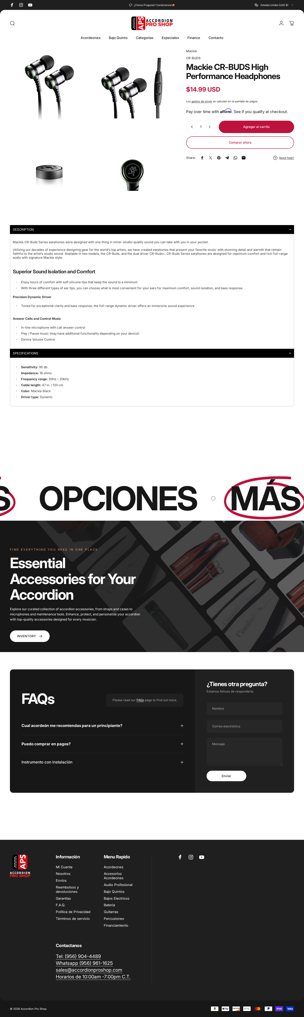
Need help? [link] (286, 157)
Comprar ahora (240, 142)
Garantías (63, 898)
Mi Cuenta (64, 867)
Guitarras (111, 912)
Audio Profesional (118, 885)
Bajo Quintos (114, 892)
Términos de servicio (73, 919)
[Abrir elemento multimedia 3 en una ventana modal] (49, 171)
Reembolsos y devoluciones (67, 889)
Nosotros (63, 874)
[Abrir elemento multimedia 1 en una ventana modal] (49, 88)
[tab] (152, 229)
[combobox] (274, 5)
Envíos (61, 880)
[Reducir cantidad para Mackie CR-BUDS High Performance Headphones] (191, 127)
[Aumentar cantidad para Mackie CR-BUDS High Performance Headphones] (210, 127)
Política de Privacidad (73, 912)
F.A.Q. (60, 905)
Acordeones (113, 867)
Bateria (109, 905)
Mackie (191, 51)
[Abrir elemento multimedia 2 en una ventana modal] (132, 88)
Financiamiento (116, 925)
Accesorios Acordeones (113, 876)
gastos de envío (201, 101)
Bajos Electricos (116, 898)
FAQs (140, 700)
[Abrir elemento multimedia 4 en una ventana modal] (132, 171)
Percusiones (114, 919)
